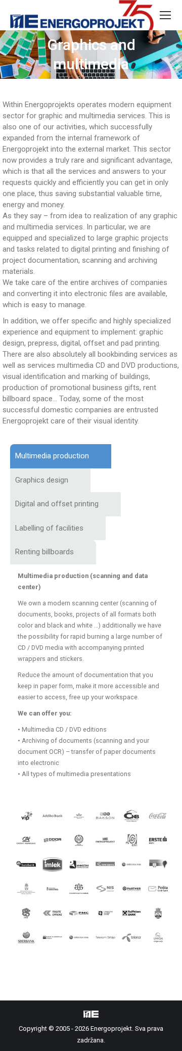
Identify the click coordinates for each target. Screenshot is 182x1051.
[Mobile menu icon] (165, 15)
